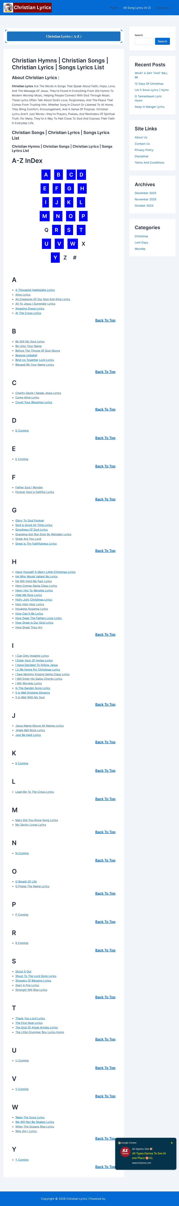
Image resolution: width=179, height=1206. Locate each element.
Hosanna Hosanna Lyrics (31, 609)
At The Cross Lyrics (28, 313)
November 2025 (145, 199)
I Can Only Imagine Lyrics (32, 655)
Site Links (162, 7)
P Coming (21, 914)
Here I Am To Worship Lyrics (34, 590)
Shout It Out (23, 971)
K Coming (21, 763)
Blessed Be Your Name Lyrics (34, 364)
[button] (171, 8)
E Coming (21, 459)
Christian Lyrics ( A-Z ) (63, 36)
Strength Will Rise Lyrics (31, 990)
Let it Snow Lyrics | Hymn (152, 90)
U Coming (22, 1060)
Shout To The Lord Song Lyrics (35, 976)
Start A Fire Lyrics (27, 985)
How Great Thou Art (28, 627)
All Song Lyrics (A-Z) (137, 7)
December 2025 (145, 193)
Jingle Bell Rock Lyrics (30, 730)
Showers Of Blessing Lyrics (33, 980)
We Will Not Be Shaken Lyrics (34, 1122)
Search (139, 35)
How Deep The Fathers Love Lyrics (38, 618)
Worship (140, 249)
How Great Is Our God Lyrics (34, 622)
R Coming (21, 943)
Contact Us (142, 143)
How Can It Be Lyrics (29, 613)
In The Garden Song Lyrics (32, 688)
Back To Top (105, 320)
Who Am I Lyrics (26, 1131)
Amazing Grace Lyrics (29, 308)
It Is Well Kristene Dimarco (32, 692)
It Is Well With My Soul (30, 697)
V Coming (21, 1089)
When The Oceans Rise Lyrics (34, 1126)
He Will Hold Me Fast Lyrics (33, 581)
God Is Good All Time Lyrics (33, 525)
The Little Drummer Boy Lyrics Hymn (39, 1032)
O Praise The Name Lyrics (32, 886)
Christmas (141, 236)
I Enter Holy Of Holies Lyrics (34, 660)
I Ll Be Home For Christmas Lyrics (37, 669)
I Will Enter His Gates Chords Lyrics (38, 678)
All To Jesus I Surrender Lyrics (35, 303)
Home (114, 7)
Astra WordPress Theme (122, 1198)
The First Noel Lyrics (28, 1023)
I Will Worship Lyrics (28, 683)
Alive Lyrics (22, 294)
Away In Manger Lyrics (149, 106)
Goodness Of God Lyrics (31, 529)
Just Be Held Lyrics (28, 735)
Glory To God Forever (29, 520)
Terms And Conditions (149, 162)
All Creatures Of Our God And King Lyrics (42, 299)
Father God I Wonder (29, 487)
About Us (141, 137)
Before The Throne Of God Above (37, 350)
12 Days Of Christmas (149, 83)
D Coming (22, 430)
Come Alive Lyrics (27, 397)
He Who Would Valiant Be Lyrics (36, 576)
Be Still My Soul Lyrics (30, 341)
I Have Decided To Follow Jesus (36, 665)
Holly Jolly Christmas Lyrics (33, 599)
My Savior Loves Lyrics (30, 824)
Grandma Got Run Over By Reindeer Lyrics (43, 534)
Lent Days (141, 242)
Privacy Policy (144, 150)
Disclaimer (142, 156)
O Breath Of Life (26, 881)
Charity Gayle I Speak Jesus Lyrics (38, 393)
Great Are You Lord (28, 539)
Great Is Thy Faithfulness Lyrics (36, 543)
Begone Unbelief (26, 355)
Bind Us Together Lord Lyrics (34, 360)
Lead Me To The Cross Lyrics (34, 792)
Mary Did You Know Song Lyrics (36, 820)
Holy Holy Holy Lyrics (29, 604)
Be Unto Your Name (28, 346)
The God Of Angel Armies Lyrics (36, 1027)
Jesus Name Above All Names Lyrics (39, 725)
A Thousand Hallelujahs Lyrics (35, 290)
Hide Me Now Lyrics (28, 595)
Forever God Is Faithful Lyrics (34, 492)
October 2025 (144, 205)
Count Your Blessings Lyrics (33, 402)
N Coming (22, 853)
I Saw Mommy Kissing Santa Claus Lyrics (42, 674)
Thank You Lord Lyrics (30, 1018)
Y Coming (21, 1159)
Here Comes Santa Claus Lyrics (36, 585)
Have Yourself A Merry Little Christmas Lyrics (45, 572)
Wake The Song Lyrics (30, 1117)
